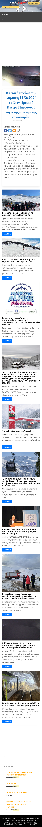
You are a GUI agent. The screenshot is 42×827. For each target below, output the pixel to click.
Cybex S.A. (36, 818)
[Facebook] (6, 130)
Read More (7, 234)
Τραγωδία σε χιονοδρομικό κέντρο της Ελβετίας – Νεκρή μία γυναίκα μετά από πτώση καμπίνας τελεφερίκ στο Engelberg (21, 482)
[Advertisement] (21, 44)
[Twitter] (10, 130)
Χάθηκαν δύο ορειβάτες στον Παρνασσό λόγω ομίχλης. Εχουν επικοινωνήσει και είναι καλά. (18, 645)
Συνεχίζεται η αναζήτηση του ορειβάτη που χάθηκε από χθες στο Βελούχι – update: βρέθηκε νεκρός (19, 596)
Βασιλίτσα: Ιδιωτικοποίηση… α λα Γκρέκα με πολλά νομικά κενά (19, 260)
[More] (14, 130)
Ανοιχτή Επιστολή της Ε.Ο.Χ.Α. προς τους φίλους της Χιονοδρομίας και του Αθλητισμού (19, 531)
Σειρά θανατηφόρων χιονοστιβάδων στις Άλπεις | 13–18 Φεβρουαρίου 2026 (20, 704)
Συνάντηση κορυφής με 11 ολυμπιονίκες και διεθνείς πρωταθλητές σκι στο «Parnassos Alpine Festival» (21, 321)
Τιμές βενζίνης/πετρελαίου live (17, 431)
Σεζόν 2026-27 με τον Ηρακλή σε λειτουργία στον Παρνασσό (17, 214)
